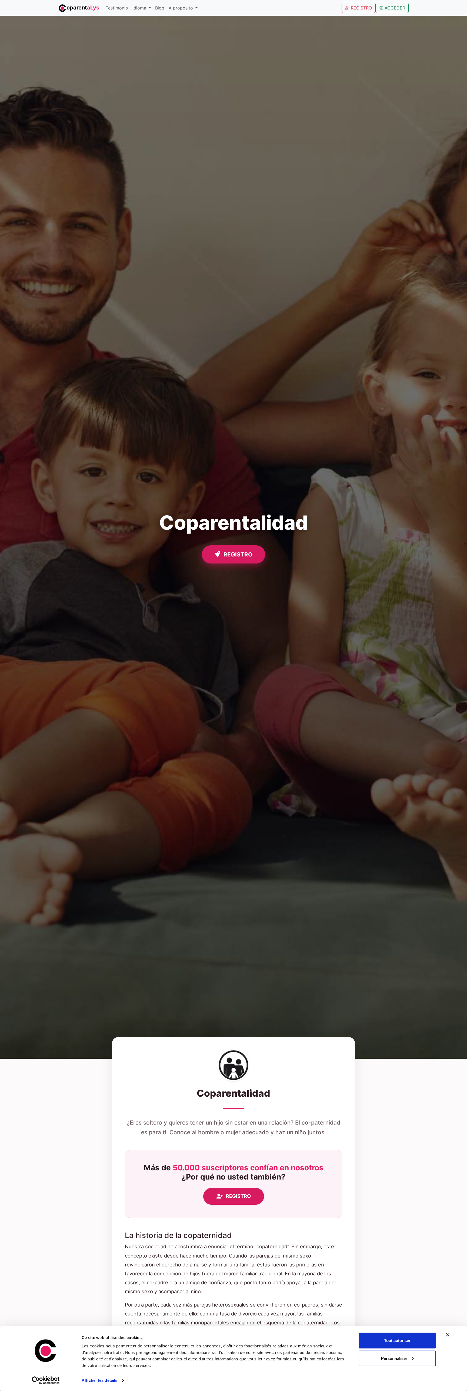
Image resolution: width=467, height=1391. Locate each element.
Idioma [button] (140, 8)
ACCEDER (394, 8)
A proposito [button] (181, 8)
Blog (159, 8)
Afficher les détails (99, 1380)
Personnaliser (394, 1358)
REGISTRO (360, 8)
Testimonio (117, 8)
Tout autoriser (397, 1340)
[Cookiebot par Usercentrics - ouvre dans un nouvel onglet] (45, 1380)
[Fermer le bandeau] (448, 1335)
